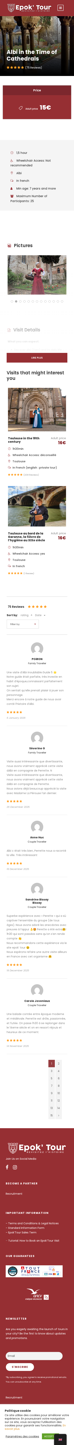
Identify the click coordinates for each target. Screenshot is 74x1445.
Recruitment (14, 1194)
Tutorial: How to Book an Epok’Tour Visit (33, 1241)
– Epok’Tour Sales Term (21, 1232)
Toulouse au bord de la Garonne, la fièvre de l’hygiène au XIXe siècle (26, 536)
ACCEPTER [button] (50, 1436)
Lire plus (37, 357)
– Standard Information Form (25, 1228)
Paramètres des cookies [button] (22, 1436)
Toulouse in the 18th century (23, 440)
